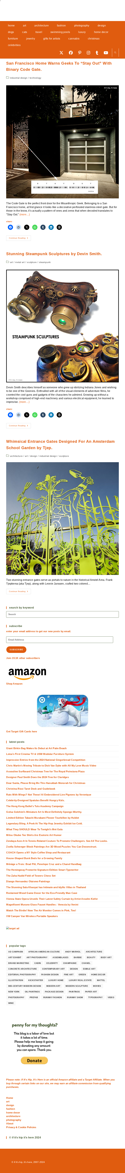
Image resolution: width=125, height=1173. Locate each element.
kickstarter (35, 980)
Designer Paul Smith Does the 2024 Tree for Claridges (37, 777)
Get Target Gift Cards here (21, 731)
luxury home (55, 980)
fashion (10, 1108)
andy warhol (73, 952)
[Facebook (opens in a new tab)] (72, 52)
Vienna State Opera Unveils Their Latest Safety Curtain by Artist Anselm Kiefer (52, 898)
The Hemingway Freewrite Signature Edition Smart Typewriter (42, 869)
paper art (91, 992)
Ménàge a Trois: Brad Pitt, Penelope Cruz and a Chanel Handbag (43, 864)
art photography (37, 957)
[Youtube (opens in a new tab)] (107, 52)
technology (35, 78)
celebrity (52, 963)
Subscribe (16, 649)
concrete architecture (22, 969)
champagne (70, 963)
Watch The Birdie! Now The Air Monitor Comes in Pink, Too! (41, 910)
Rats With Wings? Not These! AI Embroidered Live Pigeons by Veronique (48, 794)
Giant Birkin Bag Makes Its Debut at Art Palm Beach (36, 748)
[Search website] (115, 52)
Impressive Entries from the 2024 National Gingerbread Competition (45, 759)
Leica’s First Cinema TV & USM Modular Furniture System (40, 754)
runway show (75, 997)
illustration (15, 980)
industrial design (18, 78)
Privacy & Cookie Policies (21, 1127)
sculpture (32, 262)
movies (97, 986)
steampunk (45, 262)
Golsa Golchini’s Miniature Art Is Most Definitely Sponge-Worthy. (44, 811)
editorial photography (22, 974)
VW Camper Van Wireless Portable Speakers (32, 916)
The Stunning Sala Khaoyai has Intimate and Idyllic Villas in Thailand (46, 887)
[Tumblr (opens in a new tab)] (98, 52)
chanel (86, 963)
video (111, 997)
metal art (20, 262)
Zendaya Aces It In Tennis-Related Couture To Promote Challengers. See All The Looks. (57, 841)
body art (106, 957)
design (33, 456)
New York (14, 992)
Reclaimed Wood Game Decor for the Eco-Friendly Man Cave (41, 893)
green (82, 974)
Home (9, 1097)
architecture (16, 456)
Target (88, 1079)
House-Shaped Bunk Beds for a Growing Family (34, 858)
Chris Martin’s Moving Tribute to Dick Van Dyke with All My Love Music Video (51, 765)
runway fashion (52, 997)
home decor (98, 974)
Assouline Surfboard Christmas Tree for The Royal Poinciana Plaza (45, 771)
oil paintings (32, 992)
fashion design (50, 974)
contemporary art (53, 969)
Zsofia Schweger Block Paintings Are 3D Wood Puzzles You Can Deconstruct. (51, 846)
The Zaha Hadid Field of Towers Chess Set (31, 875)
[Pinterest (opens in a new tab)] (80, 52)
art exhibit (14, 957)
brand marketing (18, 963)
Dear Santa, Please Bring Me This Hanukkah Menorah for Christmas (45, 783)
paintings (74, 992)
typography (95, 997)
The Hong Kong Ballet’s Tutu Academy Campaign (34, 806)
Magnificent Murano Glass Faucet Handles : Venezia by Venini (42, 904)
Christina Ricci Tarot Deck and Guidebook (30, 788)
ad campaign (15, 952)
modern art (53, 986)
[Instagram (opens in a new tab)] (89, 52)
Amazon (63, 1079)
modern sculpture (77, 986)
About (9, 1123)
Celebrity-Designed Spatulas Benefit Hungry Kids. (35, 800)
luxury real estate (80, 980)
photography (16, 997)
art (11, 262)
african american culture (44, 952)
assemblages (60, 957)
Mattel (101, 980)
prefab (34, 997)
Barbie (78, 957)
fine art (68, 974)
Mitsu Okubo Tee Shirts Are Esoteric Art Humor (34, 835)
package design (54, 992)
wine (11, 1003)
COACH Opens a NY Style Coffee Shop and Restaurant (38, 852)
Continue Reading (20, 239)
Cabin (37, 963)
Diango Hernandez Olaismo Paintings (28, 881)
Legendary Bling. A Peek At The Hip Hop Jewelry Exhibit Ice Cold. (44, 823)
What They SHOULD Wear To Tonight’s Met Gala (34, 829)
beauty (91, 957)
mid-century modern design (24, 986)
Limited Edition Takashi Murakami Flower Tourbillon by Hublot (42, 817)
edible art (89, 969)
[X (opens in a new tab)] (62, 52)
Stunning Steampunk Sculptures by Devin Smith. (54, 254)
